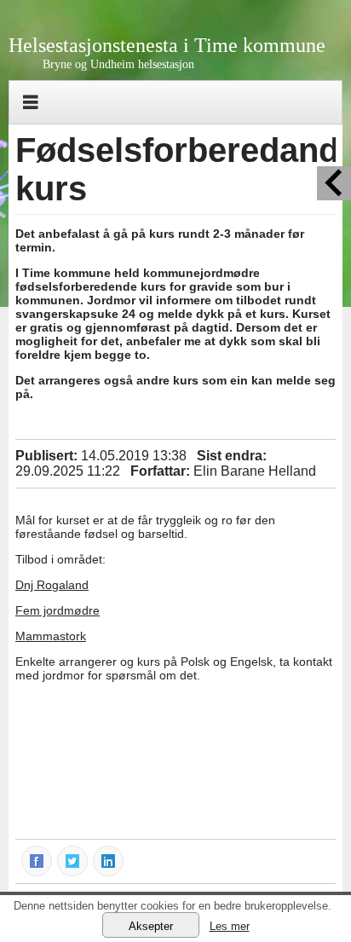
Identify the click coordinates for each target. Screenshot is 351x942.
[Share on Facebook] (37, 860)
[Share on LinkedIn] (109, 860)
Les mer (230, 926)
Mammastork (50, 636)
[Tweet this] (73, 860)
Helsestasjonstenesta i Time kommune (167, 45)
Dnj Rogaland (52, 585)
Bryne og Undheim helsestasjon (118, 64)
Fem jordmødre (57, 610)
